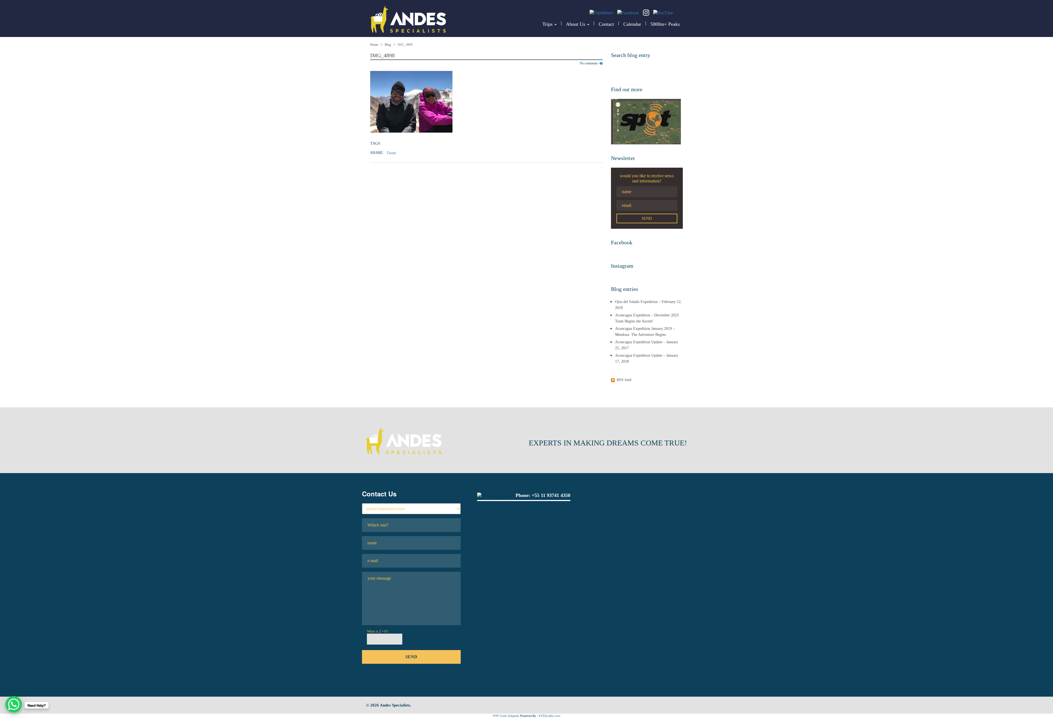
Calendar (632, 24)
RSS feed (624, 380)
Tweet (391, 153)
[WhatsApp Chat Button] (13, 704)
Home (374, 45)
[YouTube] (663, 12)
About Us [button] (576, 24)
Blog (388, 45)
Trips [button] (548, 24)
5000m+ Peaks (665, 24)
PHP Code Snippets (506, 715)
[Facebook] (628, 12)
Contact (606, 24)
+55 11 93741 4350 (551, 495)
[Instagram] (646, 12)
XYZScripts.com (549, 715)
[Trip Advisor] (602, 12)
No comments (589, 63)
